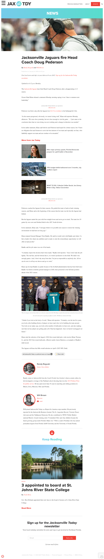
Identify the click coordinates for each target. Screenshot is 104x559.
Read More (26, 508)
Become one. (52, 108)
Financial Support (57, 555)
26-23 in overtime (55, 111)
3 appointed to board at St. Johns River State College (47, 487)
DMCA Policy (78, 555)
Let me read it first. (52, 544)
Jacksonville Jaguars (30, 89)
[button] (102, 4)
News (52, 13)
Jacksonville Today (27, 555)
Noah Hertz (27, 495)
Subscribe (69, 538)
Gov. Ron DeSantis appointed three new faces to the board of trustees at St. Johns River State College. (50, 501)
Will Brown (40, 68)
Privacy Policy (68, 555)
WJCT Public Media (44, 555)
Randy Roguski (28, 68)
